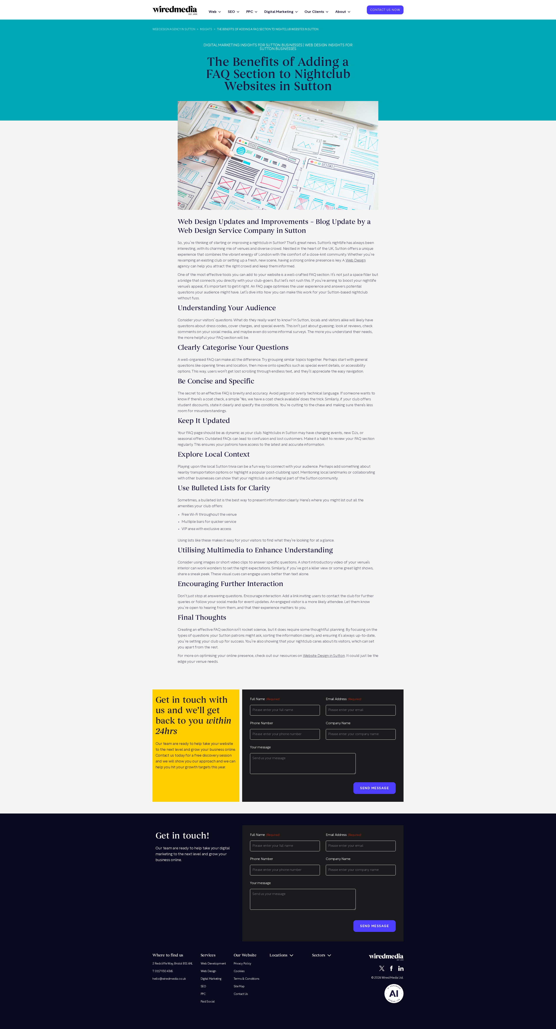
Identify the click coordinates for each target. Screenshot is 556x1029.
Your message (260, 747)
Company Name (338, 723)
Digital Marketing (278, 12)
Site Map (239, 986)
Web (213, 12)
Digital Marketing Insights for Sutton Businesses (253, 45)
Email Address (343, 699)
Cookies (239, 971)
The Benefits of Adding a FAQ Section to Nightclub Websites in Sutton (267, 29)
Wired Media (390, 977)
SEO (231, 12)
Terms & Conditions (247, 979)
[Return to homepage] (174, 10)
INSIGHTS (206, 29)
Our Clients (314, 12)
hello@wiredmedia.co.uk (169, 979)
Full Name (265, 699)
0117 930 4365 (164, 971)
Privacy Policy (243, 963)
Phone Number (261, 723)
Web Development (213, 963)
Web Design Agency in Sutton (173, 29)
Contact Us (241, 994)
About (340, 12)
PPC (249, 12)
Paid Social (208, 1001)
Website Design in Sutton (324, 656)
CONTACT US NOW (385, 10)
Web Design (356, 260)
